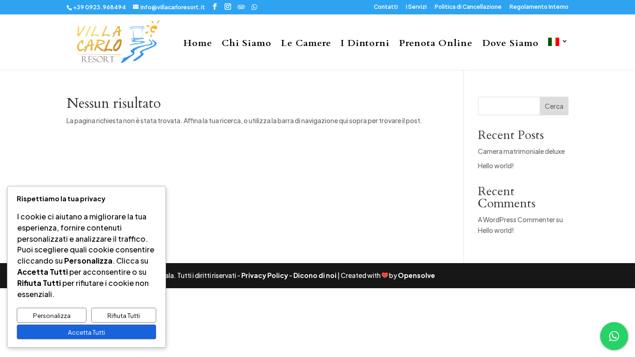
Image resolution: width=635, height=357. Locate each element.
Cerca (554, 106)
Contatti (386, 7)
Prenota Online (436, 44)
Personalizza (52, 315)
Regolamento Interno (539, 7)
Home (198, 44)
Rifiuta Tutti (123, 315)
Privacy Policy (264, 275)
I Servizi (416, 7)
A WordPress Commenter (516, 219)
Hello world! (496, 165)
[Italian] (558, 54)
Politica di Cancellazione (468, 7)
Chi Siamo (246, 44)
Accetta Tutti (86, 332)
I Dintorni (365, 44)
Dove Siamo (510, 44)
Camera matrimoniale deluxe (521, 151)
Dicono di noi (315, 275)
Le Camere (306, 44)
